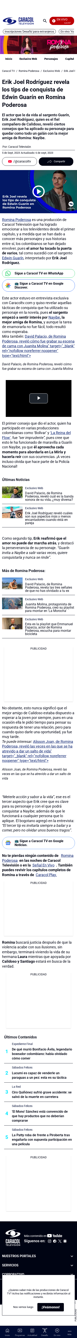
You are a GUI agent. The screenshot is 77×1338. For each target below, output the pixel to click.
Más (69, 1334)
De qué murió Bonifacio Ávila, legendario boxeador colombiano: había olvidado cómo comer (42, 1053)
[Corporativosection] (72, 1275)
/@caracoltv (22, 161)
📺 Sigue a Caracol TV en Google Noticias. (39, 843)
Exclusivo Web (28, 58)
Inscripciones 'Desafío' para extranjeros (29, 31)
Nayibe (54, 317)
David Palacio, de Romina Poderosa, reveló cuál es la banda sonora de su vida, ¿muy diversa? (49, 496)
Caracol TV (8, 70)
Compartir (59, 161)
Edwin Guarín (12, 258)
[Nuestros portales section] (72, 1256)
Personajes (51, 58)
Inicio (8, 58)
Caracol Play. (46, 875)
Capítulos (71, 58)
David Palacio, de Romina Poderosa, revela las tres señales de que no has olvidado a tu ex (48, 587)
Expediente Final (22, 1044)
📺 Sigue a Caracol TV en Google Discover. (39, 285)
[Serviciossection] (72, 1265)
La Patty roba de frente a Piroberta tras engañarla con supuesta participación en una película (42, 1139)
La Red (16, 1086)
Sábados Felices (22, 1067)
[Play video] (38, 191)
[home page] (18, 20)
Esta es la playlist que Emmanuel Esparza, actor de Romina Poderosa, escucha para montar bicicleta (49, 629)
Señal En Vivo (43, 865)
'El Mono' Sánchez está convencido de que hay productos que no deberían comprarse (40, 1116)
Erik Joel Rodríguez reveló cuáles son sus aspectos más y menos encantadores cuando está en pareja (48, 518)
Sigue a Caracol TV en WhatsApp (39, 273)
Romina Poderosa (29, 70)
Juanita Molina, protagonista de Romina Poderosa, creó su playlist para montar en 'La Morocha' (49, 607)
